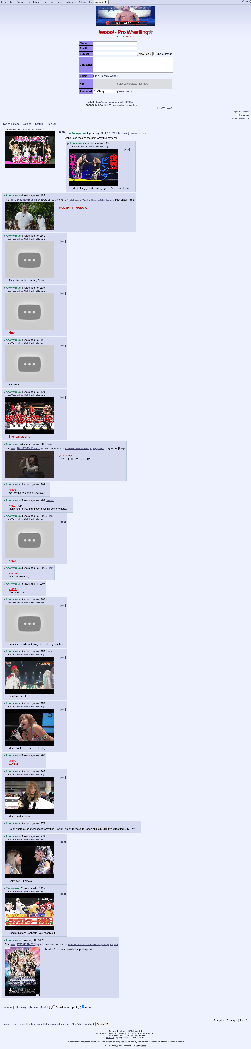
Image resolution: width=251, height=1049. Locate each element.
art (15, 2)
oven (52, 2)
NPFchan (132, 1031)
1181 (42, 339)
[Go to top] (8, 1007)
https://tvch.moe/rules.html (124, 105)
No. (103, 133)
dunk (59, 2)
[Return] (39, 123)
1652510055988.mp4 (28, 199)
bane (38, 2)
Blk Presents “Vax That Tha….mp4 (85, 200)
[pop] (62, 131)
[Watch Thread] (120, 133)
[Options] (246, 1)
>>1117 (63, 456)
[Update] (45, 1007)
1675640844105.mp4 (28, 448)
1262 (42, 755)
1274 (42, 823)
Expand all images (241, 112)
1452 (41, 940)
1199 (42, 391)
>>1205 (50, 500)
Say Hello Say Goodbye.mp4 (78, 448)
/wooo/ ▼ (101, 2)
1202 (42, 484)
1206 (42, 567)
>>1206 (50, 516)
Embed (104, 76)
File (95, 76)
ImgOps (105, 200)
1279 (42, 836)
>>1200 (134, 133)
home (4, 2)
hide (13, 200)
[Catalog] (27, 123)
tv (11, 2)
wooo (21, 2)
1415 (42, 888)
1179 (42, 287)
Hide (160, 108)
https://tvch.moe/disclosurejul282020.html (114, 102)
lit (33, 2)
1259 (42, 703)
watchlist (87, 2)
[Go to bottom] (11, 123)
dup (46, 2)
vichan (123, 1031)
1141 (42, 235)
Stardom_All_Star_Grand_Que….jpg (84, 945)
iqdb (112, 200)
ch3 (79, 2)
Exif (111, 945)
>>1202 (50, 444)
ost (28, 2)
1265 (42, 771)
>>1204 (142, 133)
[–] (66, 133)
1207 (42, 583)
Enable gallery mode (240, 118)
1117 (107, 133)
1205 (42, 516)
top (73, 2)
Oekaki (114, 76)
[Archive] (51, 123)
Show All (167, 108)
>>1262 (50, 652)
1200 (42, 444)
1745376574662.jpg (28, 944)
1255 (42, 651)
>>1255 (13, 761)
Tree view (244, 115)
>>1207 (50, 568)
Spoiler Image (164, 53)
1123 (106, 143)
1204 (42, 500)
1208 (42, 599)
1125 (42, 195)
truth (67, 2)
